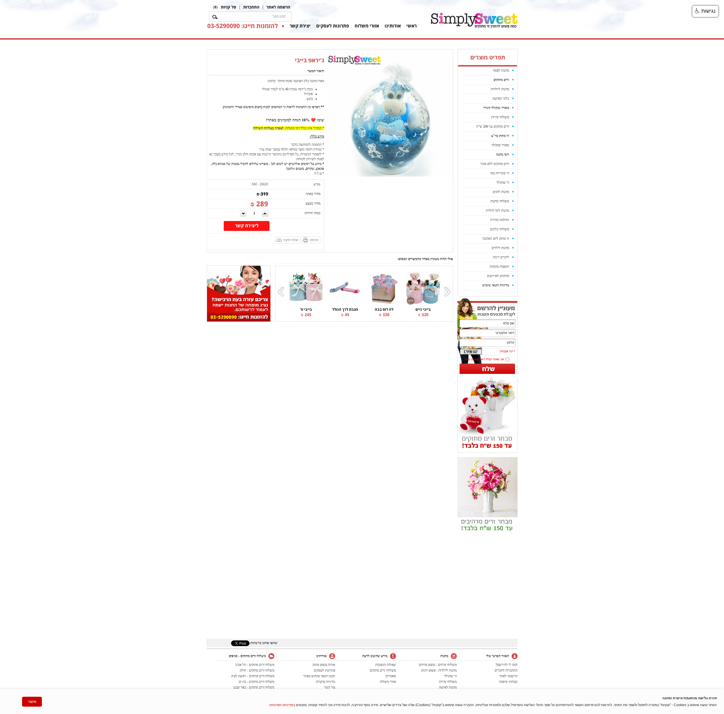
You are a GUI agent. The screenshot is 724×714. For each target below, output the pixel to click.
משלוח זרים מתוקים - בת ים (256, 682)
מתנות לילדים (500, 248)
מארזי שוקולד (500, 145)
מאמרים (390, 676)
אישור (32, 702)
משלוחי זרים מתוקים (383, 670)
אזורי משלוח (367, 26)
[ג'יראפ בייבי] (389, 115)
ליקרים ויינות (501, 257)
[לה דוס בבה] (384, 288)
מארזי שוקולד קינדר (496, 108)
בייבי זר (306, 309)
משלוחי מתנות (499, 201)
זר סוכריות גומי (499, 173)
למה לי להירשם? (506, 665)
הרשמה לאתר (278, 7)
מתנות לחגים (501, 192)
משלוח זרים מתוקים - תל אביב (254, 665)
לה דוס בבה (384, 309)
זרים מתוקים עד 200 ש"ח (492, 126)
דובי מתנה (502, 154)
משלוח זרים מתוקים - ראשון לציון (252, 676)
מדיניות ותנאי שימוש (495, 285)
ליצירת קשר (246, 225)
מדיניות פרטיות (325, 682)
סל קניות (228, 7)
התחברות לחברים (506, 670)
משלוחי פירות (500, 117)
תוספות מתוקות (499, 267)
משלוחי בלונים (499, 229)
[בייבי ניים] (423, 288)
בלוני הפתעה (500, 98)
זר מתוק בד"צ (500, 136)
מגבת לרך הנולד (345, 309)
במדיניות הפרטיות (282, 705)
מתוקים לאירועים (498, 276)
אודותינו (393, 26)
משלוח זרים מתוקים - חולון (257, 670)
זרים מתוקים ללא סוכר (494, 164)
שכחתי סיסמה (508, 682)
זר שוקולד (502, 183)
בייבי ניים (423, 309)
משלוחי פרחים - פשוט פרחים (438, 665)
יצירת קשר (300, 26)
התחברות (251, 7)
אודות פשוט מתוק (324, 665)
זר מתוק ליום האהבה (495, 239)
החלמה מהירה (499, 220)
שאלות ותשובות (385, 665)
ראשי (411, 26)
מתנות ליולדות (500, 89)
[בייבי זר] (306, 288)
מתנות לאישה (448, 687)
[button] (705, 11)
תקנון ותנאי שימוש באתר (319, 676)
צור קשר (329, 687)
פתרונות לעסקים (332, 26)
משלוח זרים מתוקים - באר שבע (254, 687)
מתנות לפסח (501, 70)
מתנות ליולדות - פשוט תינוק (439, 670)
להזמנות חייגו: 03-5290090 (242, 26)
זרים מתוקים (501, 80)
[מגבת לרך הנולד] (345, 288)
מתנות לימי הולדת (497, 211)
